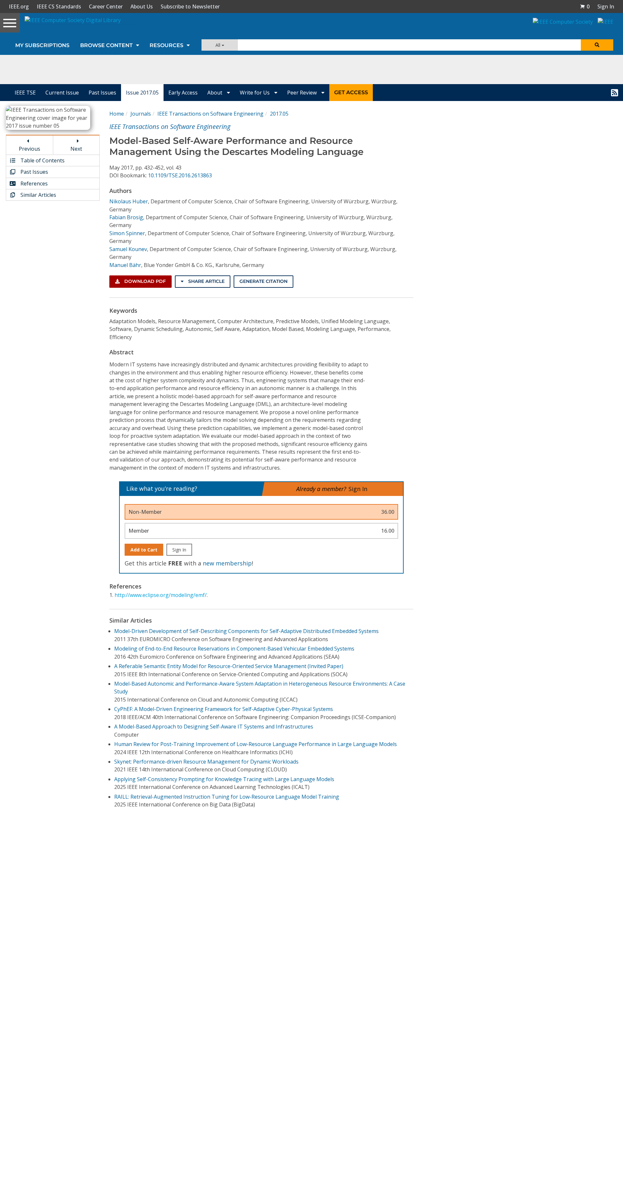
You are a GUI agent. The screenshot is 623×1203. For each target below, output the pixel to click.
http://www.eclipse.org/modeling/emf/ (161, 595)
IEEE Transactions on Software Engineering (210, 113)
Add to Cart (143, 550)
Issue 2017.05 (142, 92)
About (215, 92)
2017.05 (279, 113)
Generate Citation (263, 281)
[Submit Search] (597, 45)
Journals (140, 113)
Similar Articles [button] (37, 194)
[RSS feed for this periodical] (614, 92)
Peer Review (302, 92)
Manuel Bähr (125, 265)
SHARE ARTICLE (206, 281)
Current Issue (62, 92)
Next (76, 148)
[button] (584, 6)
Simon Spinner (127, 233)
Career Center (106, 6)
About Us (141, 6)
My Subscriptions (42, 45)
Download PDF (144, 281)
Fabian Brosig (126, 217)
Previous (29, 148)
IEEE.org (19, 6)
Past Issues (102, 92)
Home (116, 113)
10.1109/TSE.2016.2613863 (180, 175)
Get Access (351, 92)
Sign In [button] (605, 6)
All (218, 45)
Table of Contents (42, 160)
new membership (227, 563)
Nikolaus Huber (128, 201)
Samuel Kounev (128, 249)
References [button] (33, 183)
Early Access (183, 92)
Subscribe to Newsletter (190, 6)
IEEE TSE (25, 92)
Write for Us (255, 92)
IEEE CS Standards (59, 6)
